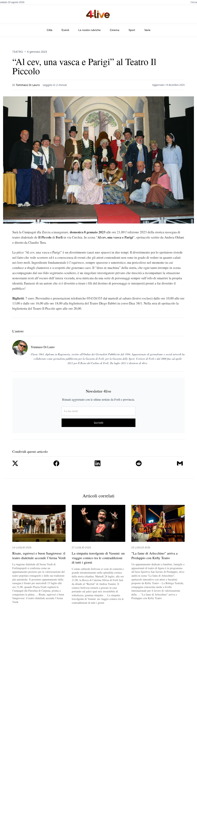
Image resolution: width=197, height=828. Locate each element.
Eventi (65, 30)
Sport (132, 30)
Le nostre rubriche (89, 30)
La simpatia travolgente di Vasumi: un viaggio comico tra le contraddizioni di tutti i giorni (98, 558)
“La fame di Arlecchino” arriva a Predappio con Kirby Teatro (154, 555)
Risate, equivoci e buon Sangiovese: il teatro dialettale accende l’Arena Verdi (39, 555)
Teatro (17, 51)
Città (49, 30)
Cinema (114, 30)
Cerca (194, 2)
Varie (147, 30)
